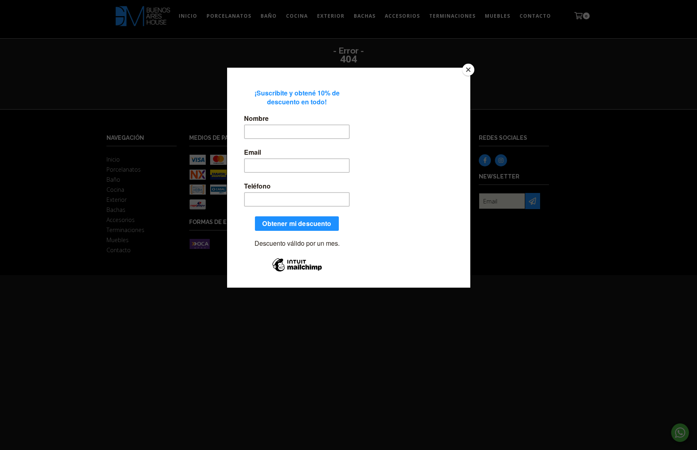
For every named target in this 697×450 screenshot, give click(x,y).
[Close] (468, 70)
